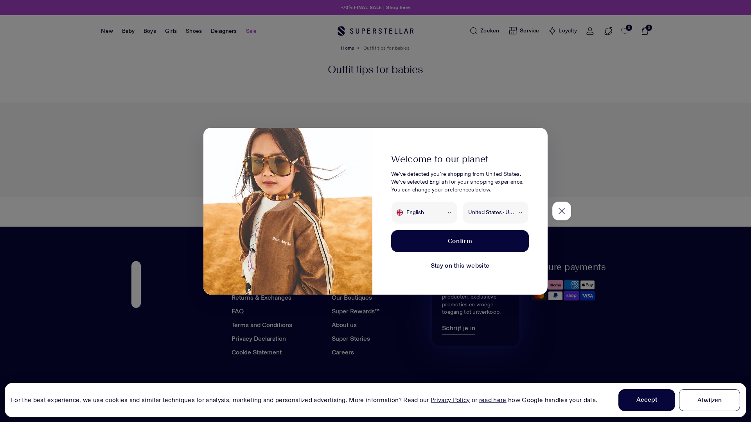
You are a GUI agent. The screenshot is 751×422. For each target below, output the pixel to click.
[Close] (561, 211)
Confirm (460, 241)
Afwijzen (709, 400)
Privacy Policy (450, 400)
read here (493, 400)
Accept (646, 399)
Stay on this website (460, 265)
